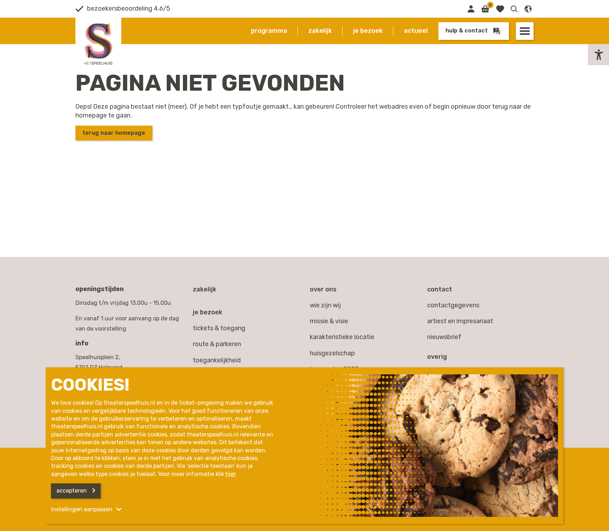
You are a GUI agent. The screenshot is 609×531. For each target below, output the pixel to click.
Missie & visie (329, 321)
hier (230, 474)
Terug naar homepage (113, 132)
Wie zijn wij (325, 305)
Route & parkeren (217, 344)
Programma (269, 31)
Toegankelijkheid (217, 360)
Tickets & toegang (219, 328)
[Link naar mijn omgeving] (471, 9)
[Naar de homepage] (98, 44)
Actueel (416, 31)
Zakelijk (320, 31)
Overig (437, 357)
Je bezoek (368, 31)
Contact (439, 289)
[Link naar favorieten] (500, 9)
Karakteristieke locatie (342, 337)
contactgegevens (453, 305)
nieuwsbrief (444, 337)
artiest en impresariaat (460, 321)
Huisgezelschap (332, 353)
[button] (514, 9)
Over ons (323, 289)
